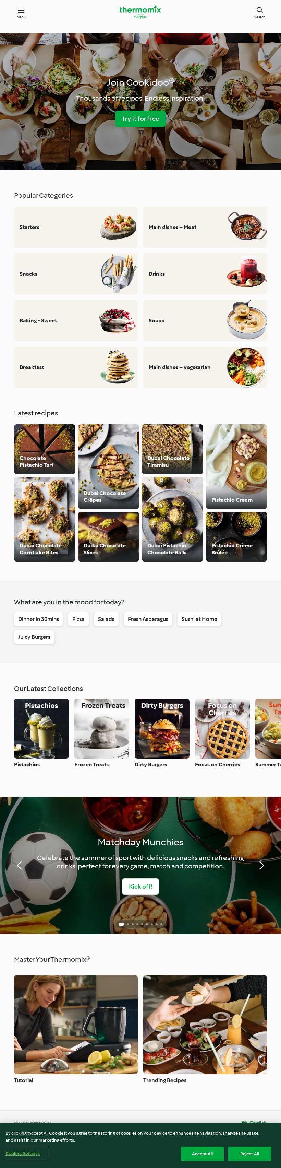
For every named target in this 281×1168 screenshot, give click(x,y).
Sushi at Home (199, 619)
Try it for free (140, 119)
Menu (21, 17)
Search (259, 17)
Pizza (78, 619)
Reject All (249, 1153)
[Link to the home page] (140, 12)
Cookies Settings (22, 1153)
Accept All (202, 1153)
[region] (140, 1145)
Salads (106, 619)
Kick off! (140, 886)
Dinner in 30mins (38, 619)
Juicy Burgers (34, 637)
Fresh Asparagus (148, 619)
